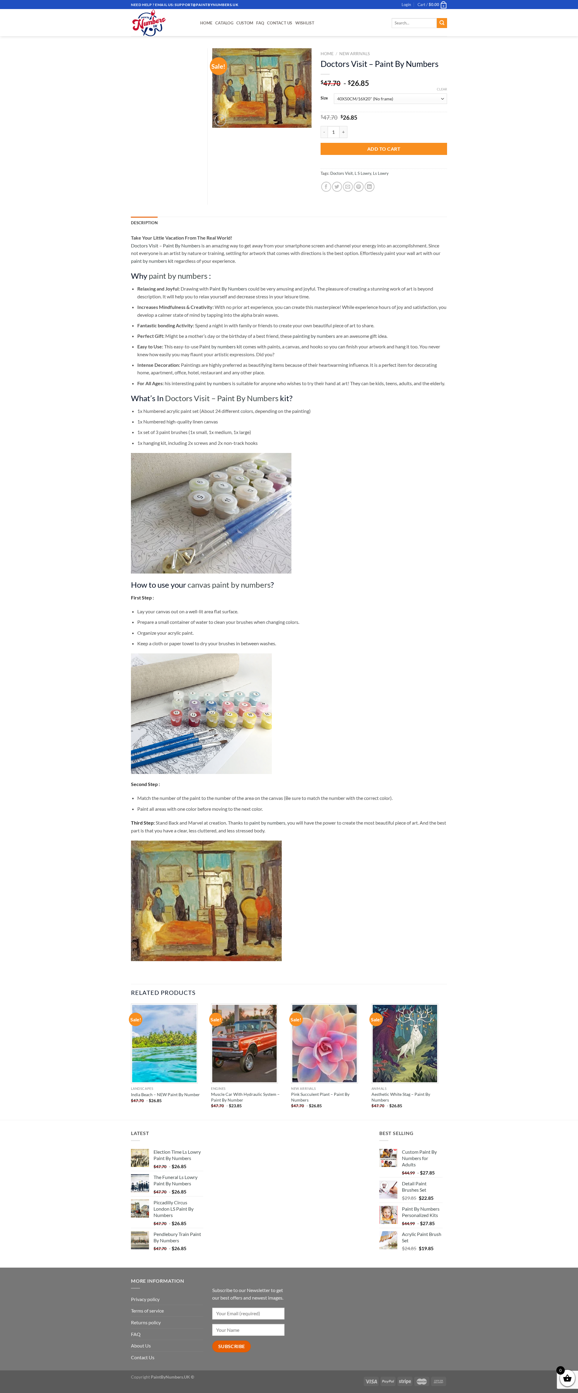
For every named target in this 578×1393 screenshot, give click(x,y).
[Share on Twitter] (337, 187)
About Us (141, 1345)
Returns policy (146, 1322)
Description (144, 222)
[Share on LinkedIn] (369, 187)
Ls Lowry (381, 173)
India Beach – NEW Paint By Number (165, 1094)
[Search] (442, 23)
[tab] (144, 223)
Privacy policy (145, 1299)
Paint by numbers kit (220, 346)
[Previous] (131, 1061)
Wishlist (304, 22)
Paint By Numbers (228, 288)
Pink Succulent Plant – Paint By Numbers (320, 1097)
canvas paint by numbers (229, 584)
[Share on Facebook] (326, 187)
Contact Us (279, 22)
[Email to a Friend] (348, 187)
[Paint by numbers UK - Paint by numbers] (161, 22)
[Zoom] (220, 120)
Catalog (224, 22)
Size (324, 98)
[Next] (445, 1061)
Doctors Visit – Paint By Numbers (165, 245)
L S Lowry (363, 173)
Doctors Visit (341, 173)
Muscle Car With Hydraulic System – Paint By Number (245, 1097)
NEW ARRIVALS (354, 53)
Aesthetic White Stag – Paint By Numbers (400, 1097)
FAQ (260, 22)
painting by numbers (314, 336)
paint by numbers (178, 275)
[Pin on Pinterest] (359, 187)
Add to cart (383, 149)
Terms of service (147, 1310)
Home (206, 22)
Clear (442, 89)
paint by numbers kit (152, 261)
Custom (244, 22)
